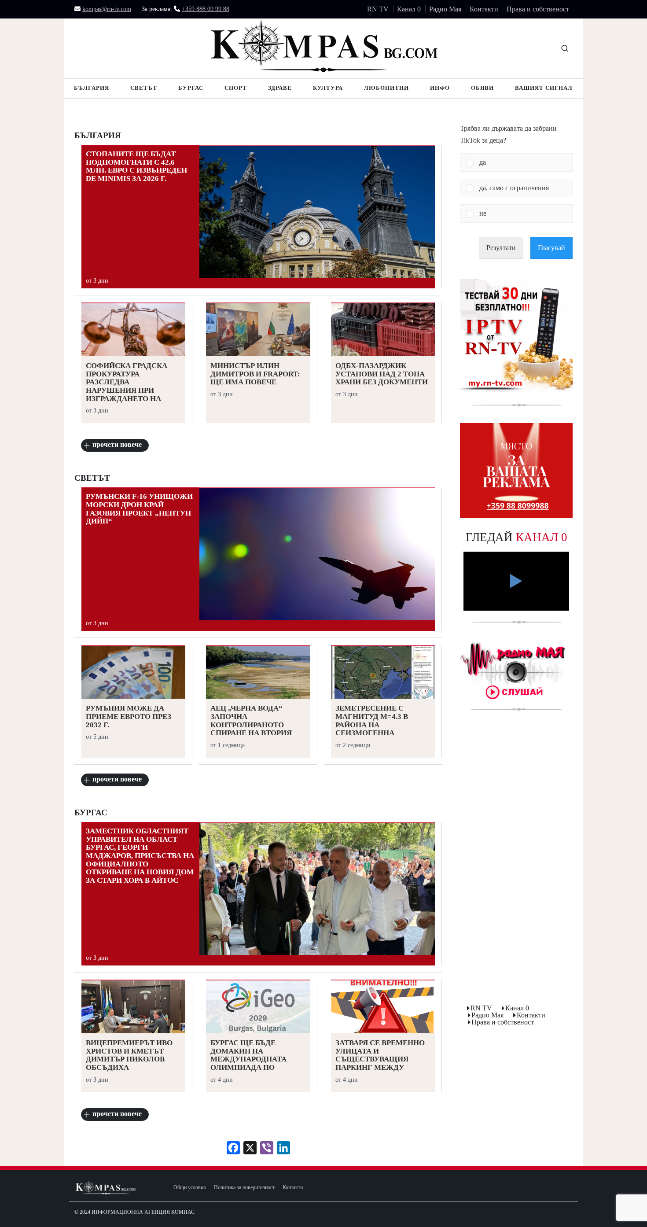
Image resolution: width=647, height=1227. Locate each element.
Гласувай (551, 247)
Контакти (484, 9)
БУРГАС (90, 812)
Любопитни (386, 88)
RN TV (378, 9)
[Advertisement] (516, 859)
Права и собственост (538, 9)
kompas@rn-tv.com (106, 9)
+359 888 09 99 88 (205, 9)
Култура (328, 88)
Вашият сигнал (544, 88)
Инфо (440, 88)
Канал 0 (409, 9)
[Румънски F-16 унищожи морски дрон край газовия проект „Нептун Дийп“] (317, 554)
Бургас (190, 88)
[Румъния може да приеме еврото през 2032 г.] (133, 673)
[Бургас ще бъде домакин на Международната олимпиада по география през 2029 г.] (258, 1007)
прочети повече (117, 444)
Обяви (482, 88)
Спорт (235, 88)
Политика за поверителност (244, 1187)
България (91, 88)
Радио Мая (445, 9)
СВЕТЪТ (92, 478)
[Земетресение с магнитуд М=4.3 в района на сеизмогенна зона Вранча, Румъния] (383, 673)
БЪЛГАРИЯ (97, 135)
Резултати (501, 247)
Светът (143, 88)
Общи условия (189, 1187)
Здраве (280, 88)
